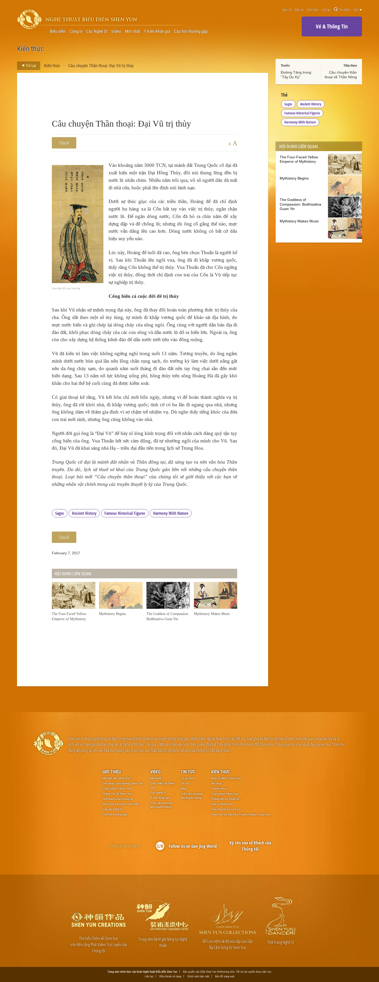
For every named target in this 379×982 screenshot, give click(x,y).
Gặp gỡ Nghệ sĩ (112, 809)
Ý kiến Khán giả (157, 31)
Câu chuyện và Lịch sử (225, 809)
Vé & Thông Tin (332, 26)
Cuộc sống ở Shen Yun (116, 788)
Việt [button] (356, 9)
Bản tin (299, 9)
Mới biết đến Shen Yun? (117, 778)
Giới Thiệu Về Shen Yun (162, 785)
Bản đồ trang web (224, 976)
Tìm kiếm (344, 9)
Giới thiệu (111, 771)
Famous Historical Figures (124, 513)
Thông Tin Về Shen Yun (117, 793)
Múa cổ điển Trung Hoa (226, 778)
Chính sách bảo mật (198, 976)
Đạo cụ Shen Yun (222, 804)
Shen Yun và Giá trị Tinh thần (120, 804)
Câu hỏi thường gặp (191, 31)
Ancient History (84, 513)
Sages (59, 513)
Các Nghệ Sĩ (96, 31)
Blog (183, 788)
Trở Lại (30, 65)
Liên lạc (326, 9)
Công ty (76, 31)
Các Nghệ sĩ (158, 792)
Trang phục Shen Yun (224, 793)
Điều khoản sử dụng (170, 976)
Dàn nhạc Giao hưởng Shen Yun (122, 783)
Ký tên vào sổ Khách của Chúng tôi (250, 846)
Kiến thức (312, 9)
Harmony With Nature (170, 513)
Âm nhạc (216, 783)
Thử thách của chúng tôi (117, 798)
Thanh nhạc (218, 788)
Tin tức (188, 771)
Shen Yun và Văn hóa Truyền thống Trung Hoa (240, 814)
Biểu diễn (57, 31)
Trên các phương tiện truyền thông (161, 805)
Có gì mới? (187, 778)
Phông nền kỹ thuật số (225, 798)
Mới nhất (132, 31)
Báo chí (287, 9)
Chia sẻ (64, 143)
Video (116, 31)
